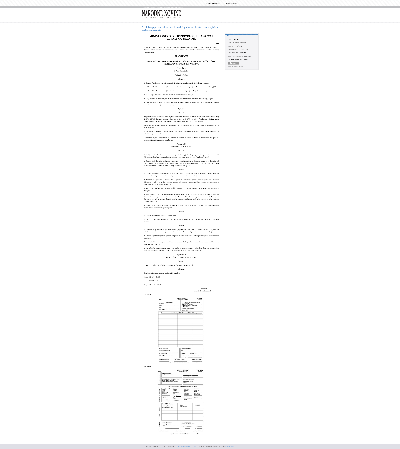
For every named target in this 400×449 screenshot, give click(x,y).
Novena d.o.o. (230, 447)
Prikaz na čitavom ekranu (235, 66)
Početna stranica (232, 3)
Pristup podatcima (184, 447)
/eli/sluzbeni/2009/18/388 (239, 59)
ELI (195, 447)
